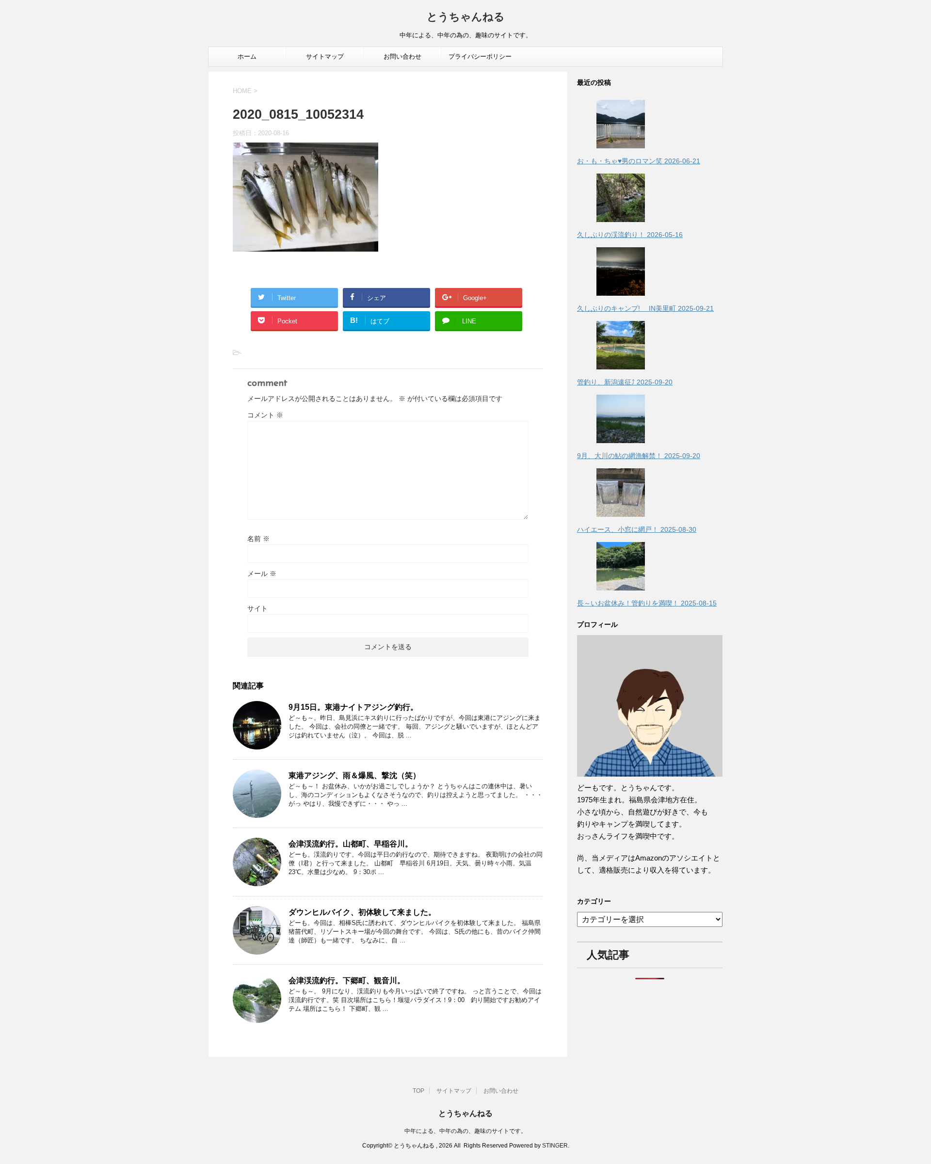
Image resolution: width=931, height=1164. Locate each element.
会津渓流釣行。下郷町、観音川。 (347, 980)
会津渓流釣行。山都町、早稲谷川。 (351, 844)
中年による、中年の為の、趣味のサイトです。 (465, 1131)
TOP (418, 1090)
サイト (257, 608)
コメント (265, 415)
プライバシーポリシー (480, 56)
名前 (258, 538)
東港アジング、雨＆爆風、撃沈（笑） (354, 775)
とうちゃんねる (466, 17)
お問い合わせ (402, 56)
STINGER (555, 1145)
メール (261, 573)
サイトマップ (325, 56)
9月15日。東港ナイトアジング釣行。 (353, 707)
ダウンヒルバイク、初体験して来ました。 (362, 912)
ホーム (247, 56)
